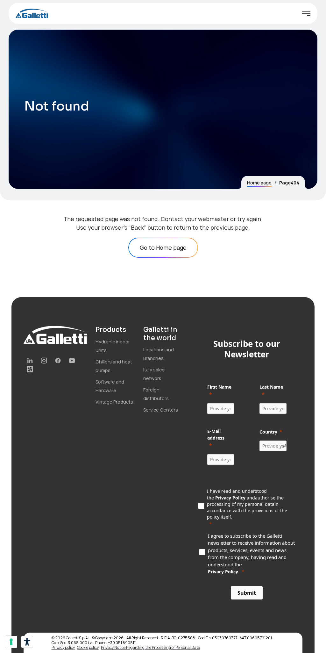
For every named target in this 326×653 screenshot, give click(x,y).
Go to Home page (163, 247)
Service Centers (160, 410)
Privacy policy (63, 647)
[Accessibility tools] (27, 642)
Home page (259, 183)
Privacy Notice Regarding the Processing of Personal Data (150, 647)
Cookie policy (88, 647)
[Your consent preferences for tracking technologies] (11, 642)
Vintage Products (114, 402)
